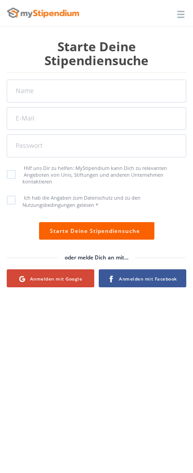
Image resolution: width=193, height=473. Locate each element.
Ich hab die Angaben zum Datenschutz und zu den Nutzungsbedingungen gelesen (81, 201)
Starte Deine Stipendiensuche (97, 231)
